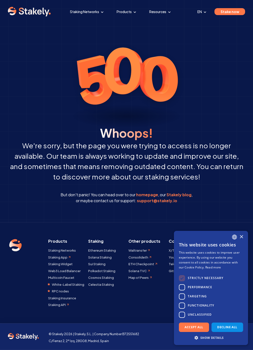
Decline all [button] (227, 327)
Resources (158, 11)
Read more (213, 267)
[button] (211, 337)
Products (124, 11)
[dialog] (211, 288)
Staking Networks (85, 11)
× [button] (241, 237)
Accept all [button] (194, 327)
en (199, 11)
